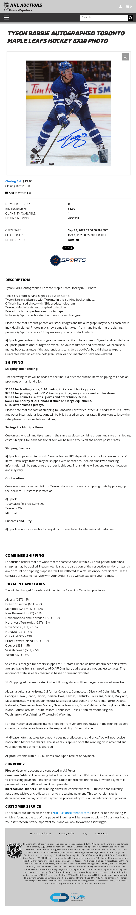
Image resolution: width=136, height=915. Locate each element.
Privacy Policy (67, 833)
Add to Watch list (19, 193)
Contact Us (101, 833)
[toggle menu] (6, 17)
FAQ (84, 833)
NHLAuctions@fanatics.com (71, 813)
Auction (73, 240)
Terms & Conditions (39, 833)
